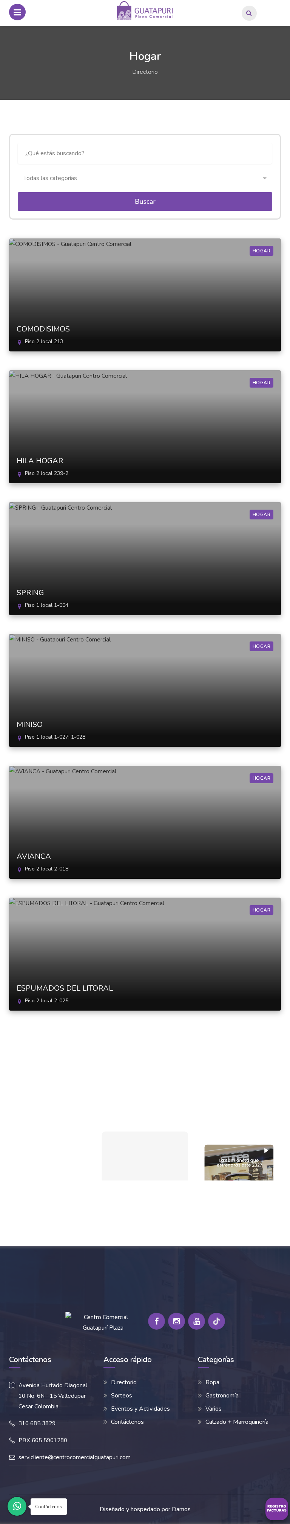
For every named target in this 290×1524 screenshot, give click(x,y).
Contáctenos (127, 1422)
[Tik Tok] (216, 1321)
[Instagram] (176, 1321)
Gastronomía (222, 1395)
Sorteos (121, 1395)
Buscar (145, 201)
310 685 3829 (37, 1423)
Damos (181, 1509)
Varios (213, 1409)
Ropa (212, 1382)
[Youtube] (196, 1321)
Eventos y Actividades (140, 1409)
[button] (145, 178)
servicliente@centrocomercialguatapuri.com (75, 1457)
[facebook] (156, 1321)
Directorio (145, 72)
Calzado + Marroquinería (236, 1422)
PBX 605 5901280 (43, 1440)
